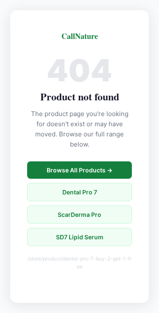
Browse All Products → (79, 170)
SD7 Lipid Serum (79, 237)
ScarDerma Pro (79, 214)
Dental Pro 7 (79, 192)
